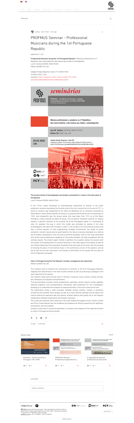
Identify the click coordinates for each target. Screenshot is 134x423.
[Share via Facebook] (32, 318)
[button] (111, 18)
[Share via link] (46, 318)
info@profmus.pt (26, 406)
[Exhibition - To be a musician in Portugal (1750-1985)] (35, 346)
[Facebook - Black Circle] (36, 405)
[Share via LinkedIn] (41, 318)
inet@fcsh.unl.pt (25, 414)
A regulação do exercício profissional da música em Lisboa (97, 359)
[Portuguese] (21, 1)
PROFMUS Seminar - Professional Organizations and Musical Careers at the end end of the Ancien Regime (67, 359)
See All (111, 335)
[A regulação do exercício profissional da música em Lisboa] (99, 346)
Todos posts (24, 18)
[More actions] (102, 32)
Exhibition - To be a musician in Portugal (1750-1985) (34, 359)
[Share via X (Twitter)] (36, 318)
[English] (26, 1)
